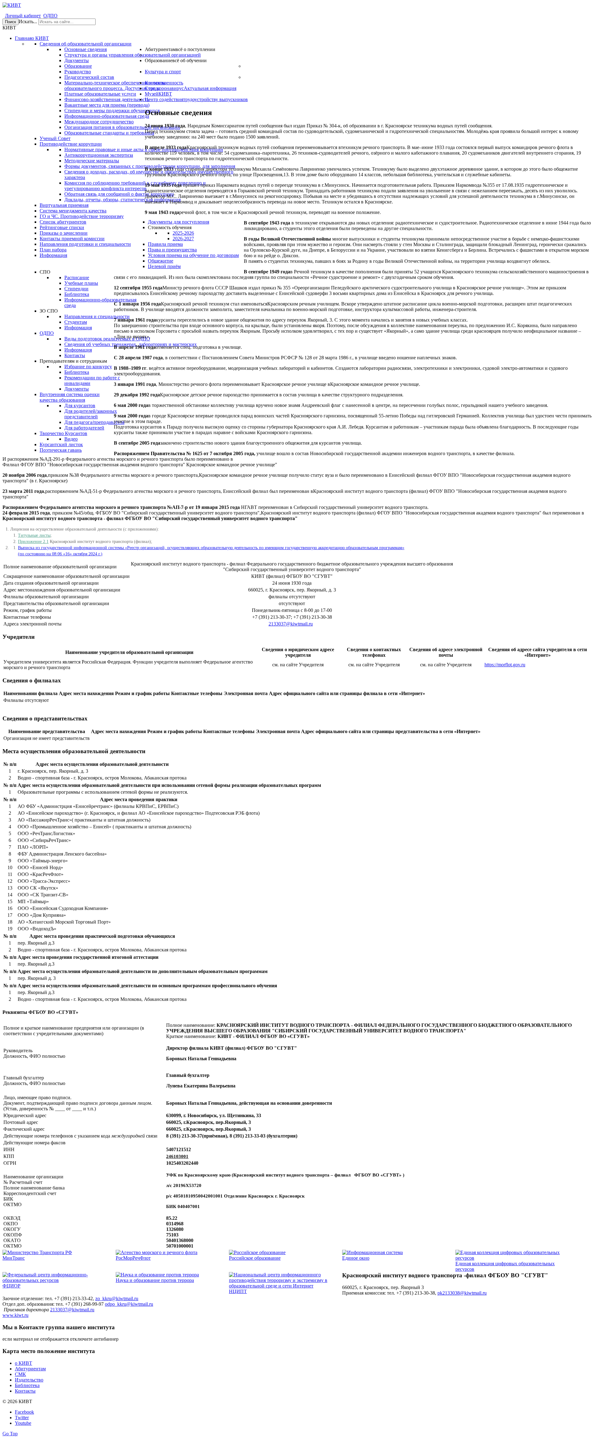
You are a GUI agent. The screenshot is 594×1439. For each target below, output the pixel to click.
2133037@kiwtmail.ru (291, 623)
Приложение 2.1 (33, 541)
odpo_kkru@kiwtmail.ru (129, 1304)
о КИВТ (23, 1363)
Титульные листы (34, 535)
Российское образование (255, 1258)
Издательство (29, 1379)
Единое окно (355, 1258)
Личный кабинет (23, 15)
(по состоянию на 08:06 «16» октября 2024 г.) (60, 554)
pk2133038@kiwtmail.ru (462, 1293)
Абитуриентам (30, 1368)
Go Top (10, 1433)
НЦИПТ (238, 1291)
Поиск (10, 21)
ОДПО (50, 15)
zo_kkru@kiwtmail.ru (116, 1298)
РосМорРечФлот (133, 1258)
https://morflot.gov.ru (504, 664)
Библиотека (27, 1385)
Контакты (25, 1391)
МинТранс (13, 1258)
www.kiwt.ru (15, 1315)
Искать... (28, 21)
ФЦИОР (11, 1285)
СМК (20, 1374)
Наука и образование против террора (155, 1280)
